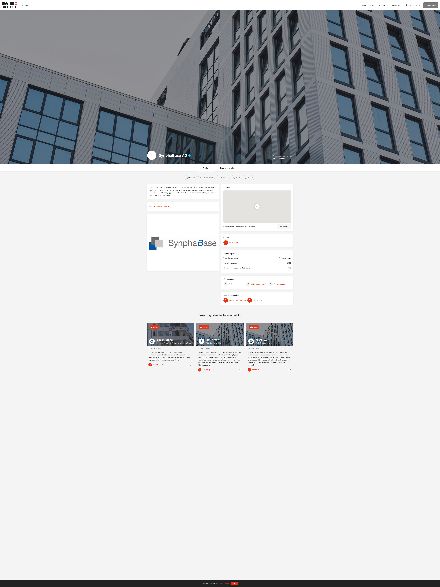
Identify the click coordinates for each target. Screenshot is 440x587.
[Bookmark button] (190, 365)
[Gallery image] (183, 243)
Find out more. (224, 583)
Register (418, 5)
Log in (411, 5)
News (364, 5)
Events (371, 5)
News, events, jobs (228, 168)
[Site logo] (10, 5)
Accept (234, 583)
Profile (205, 168)
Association (396, 5)
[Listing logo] (151, 155)
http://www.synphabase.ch (162, 206)
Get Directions (284, 226)
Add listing (432, 5)
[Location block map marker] (257, 206)
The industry (381, 5)
